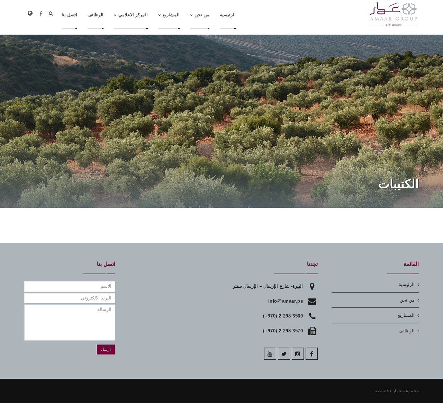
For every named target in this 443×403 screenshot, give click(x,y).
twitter (284, 354)
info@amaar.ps (285, 301)
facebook (312, 354)
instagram (298, 354)
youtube (270, 354)
